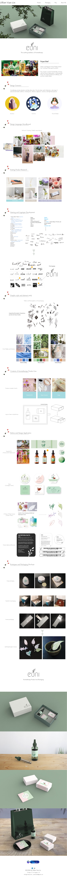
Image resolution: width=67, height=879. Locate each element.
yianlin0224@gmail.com (38, 874)
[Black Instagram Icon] (34, 868)
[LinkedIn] (32, 868)
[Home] (28, 862)
